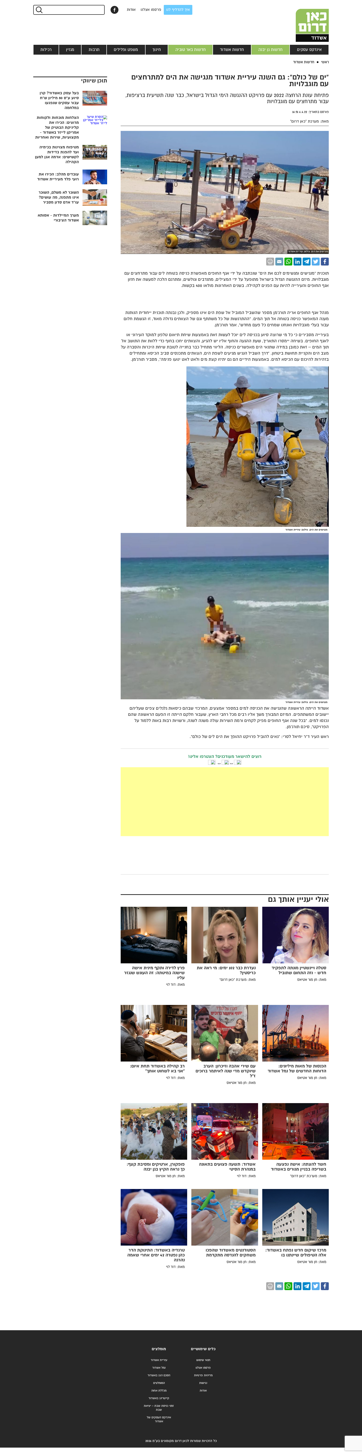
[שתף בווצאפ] (288, 262)
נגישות (203, 1383)
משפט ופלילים (126, 49)
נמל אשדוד (158, 1367)
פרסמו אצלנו (151, 9)
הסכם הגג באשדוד (159, 1375)
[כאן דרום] (304, 21)
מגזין (70, 49)
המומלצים (159, 1383)
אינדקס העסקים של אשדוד (159, 1419)
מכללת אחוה (158, 1390)
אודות (131, 9)
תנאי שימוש (203, 1360)
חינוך (156, 49)
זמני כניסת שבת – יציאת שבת (159, 1408)
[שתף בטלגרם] (307, 262)
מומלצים (159, 1349)
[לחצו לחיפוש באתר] (38, 10)
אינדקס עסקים (309, 49)
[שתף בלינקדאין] (297, 262)
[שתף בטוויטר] (316, 262)
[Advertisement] (188, 801)
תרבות (94, 49)
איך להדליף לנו (178, 9)
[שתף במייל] (279, 262)
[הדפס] (270, 262)
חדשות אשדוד (232, 49)
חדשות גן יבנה (270, 49)
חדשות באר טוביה (190, 49)
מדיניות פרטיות (203, 1375)
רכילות (45, 49)
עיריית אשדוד (159, 1360)
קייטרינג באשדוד (158, 1398)
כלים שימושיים (203, 1349)
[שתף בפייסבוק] (114, 10)
